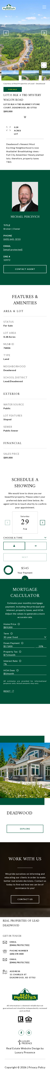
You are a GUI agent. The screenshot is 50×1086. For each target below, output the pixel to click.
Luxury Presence (25, 1052)
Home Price (9, 624)
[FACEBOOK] (21, 1032)
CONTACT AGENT (25, 269)
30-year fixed (10, 637)
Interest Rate (10, 661)
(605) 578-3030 (16, 954)
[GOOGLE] (29, 1032)
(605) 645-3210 (12, 239)
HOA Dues (9, 670)
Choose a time (12, 537)
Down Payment (11, 643)
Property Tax (10, 651)
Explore (25, 829)
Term (6, 633)
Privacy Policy (36, 1067)
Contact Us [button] (25, 899)
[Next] (42, 522)
